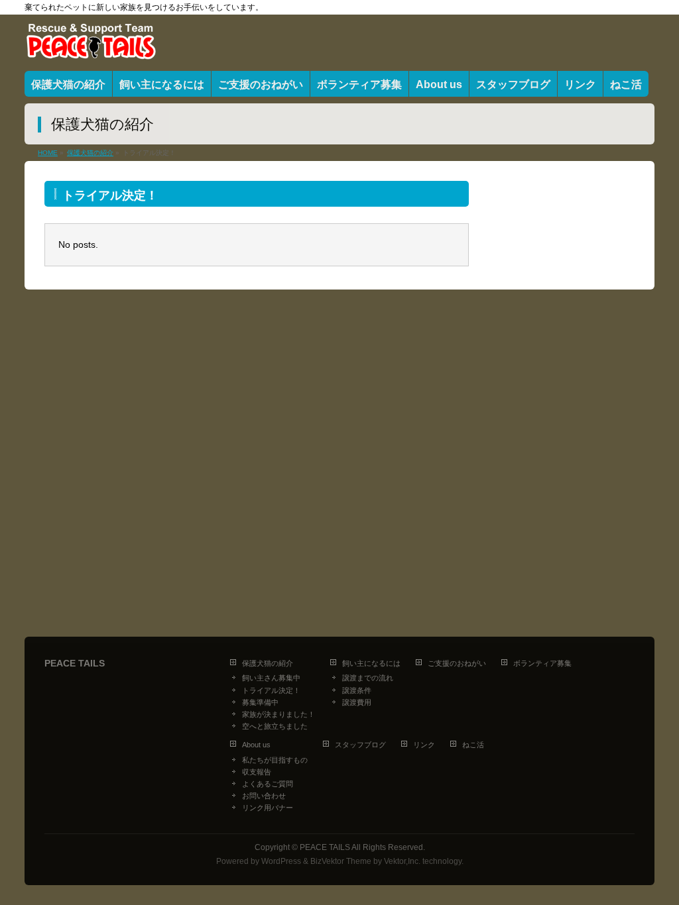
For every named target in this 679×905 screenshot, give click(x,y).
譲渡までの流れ (367, 678)
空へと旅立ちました (275, 726)
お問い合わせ (264, 796)
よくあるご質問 (267, 784)
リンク (424, 745)
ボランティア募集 (542, 663)
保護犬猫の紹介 (267, 663)
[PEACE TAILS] (91, 45)
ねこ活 (473, 745)
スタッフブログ (360, 745)
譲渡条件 (356, 690)
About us (256, 745)
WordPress (281, 861)
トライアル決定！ (271, 690)
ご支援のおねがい (457, 663)
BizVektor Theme (340, 861)
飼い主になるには (371, 663)
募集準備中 (260, 702)
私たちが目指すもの (275, 760)
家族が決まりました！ (278, 714)
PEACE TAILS (325, 847)
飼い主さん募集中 (271, 678)
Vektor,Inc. (402, 861)
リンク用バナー (267, 808)
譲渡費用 (356, 702)
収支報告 (256, 772)
